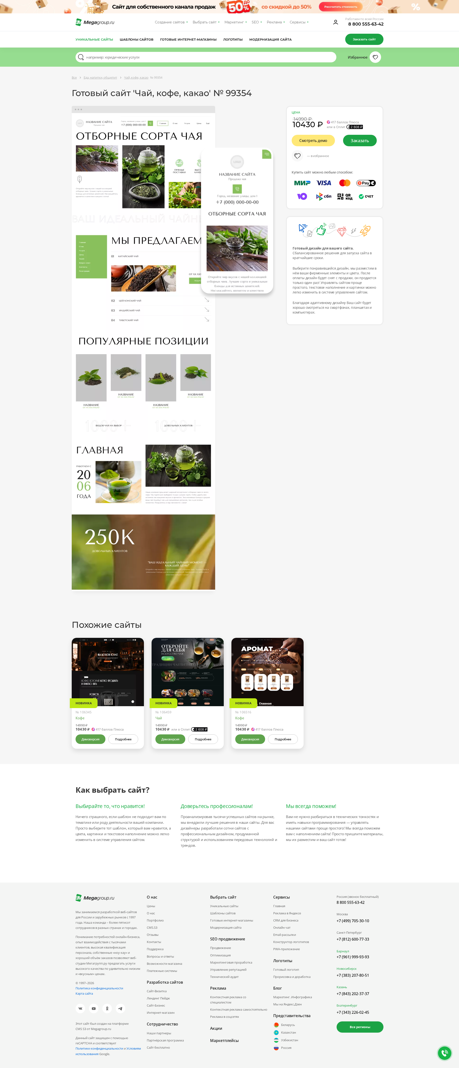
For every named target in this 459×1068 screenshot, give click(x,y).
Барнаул (343, 951)
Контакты (154, 942)
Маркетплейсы (224, 1040)
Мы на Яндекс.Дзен (287, 1004)
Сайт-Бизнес (156, 1005)
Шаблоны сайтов (137, 39)
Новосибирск (347, 968)
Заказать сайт (364, 39)
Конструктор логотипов (291, 942)
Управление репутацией (228, 969)
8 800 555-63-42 (365, 24)
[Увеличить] (135, 686)
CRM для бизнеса (285, 920)
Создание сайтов (170, 22)
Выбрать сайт (205, 22)
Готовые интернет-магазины (188, 39)
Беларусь (288, 1025)
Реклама (274, 22)
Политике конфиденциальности (99, 1048)
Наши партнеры (159, 1033)
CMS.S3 (152, 927)
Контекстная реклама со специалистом (228, 999)
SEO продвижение (227, 939)
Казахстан (288, 1032)
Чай (158, 718)
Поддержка (155, 949)
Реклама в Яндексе (287, 913)
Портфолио (155, 920)
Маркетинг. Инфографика (292, 997)
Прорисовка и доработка (292, 977)
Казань (342, 987)
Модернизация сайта (270, 39)
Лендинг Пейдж (158, 998)
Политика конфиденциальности (99, 988)
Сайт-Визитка (157, 991)
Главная (279, 906)
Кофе (80, 718)
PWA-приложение (286, 949)
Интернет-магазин (161, 1012)
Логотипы (233, 39)
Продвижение (220, 948)
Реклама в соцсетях (224, 1016)
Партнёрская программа (165, 1040)
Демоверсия (90, 739)
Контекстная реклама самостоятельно (238, 1009)
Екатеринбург (347, 1005)
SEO (255, 22)
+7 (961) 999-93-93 (353, 957)
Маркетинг (234, 22)
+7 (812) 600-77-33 (353, 939)
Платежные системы (162, 971)
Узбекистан (289, 1040)
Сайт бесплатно (158, 1047)
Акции (216, 1028)
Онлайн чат (281, 927)
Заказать (360, 140)
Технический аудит (224, 977)
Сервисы (298, 22)
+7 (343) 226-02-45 (353, 1012)
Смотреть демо (313, 140)
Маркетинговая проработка (231, 962)
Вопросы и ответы (160, 956)
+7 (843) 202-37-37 (353, 993)
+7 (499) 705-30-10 (353, 920)
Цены (151, 906)
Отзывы (152, 934)
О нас (151, 913)
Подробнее (123, 739)
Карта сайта (84, 993)
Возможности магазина (164, 963)
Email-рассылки (284, 934)
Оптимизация (220, 955)
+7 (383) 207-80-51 (353, 975)
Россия (286, 1048)
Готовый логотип (286, 969)
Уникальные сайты (94, 39)
